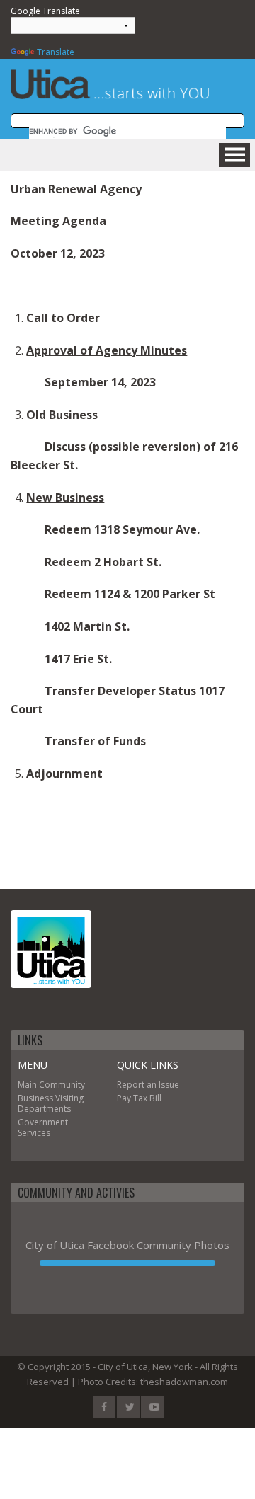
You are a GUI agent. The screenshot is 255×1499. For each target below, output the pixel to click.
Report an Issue (148, 1085)
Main (27, 1085)
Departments (44, 1109)
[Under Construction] (127, 1263)
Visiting (69, 1098)
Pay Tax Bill (139, 1098)
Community (62, 1085)
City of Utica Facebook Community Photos (128, 1245)
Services (34, 1133)
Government (43, 1122)
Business (35, 1098)
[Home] (51, 949)
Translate (55, 52)
